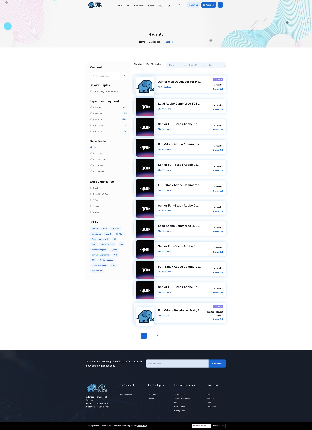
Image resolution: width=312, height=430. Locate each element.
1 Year (96, 200)
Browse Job (218, 89)
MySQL (119, 234)
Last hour (97, 153)
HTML (94, 244)
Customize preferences (201, 426)
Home (119, 5)
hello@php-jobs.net (101, 403)
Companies (139, 5)
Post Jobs (152, 395)
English (108, 234)
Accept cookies (219, 426)
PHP (105, 229)
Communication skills (100, 239)
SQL (93, 260)
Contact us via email (100, 407)
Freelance (97, 113)
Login (168, 5)
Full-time (115, 229)
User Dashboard (126, 395)
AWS (113, 265)
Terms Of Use (179, 395)
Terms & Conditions (182, 399)
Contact (151, 399)
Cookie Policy (179, 407)
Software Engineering (100, 255)
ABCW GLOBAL (164, 87)
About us (210, 399)
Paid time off (97, 271)
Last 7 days (98, 165)
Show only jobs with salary (105, 91)
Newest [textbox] (172, 65)
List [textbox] (211, 65)
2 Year (96, 206)
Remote (95, 229)
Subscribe (217, 363)
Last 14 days (99, 171)
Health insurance (107, 244)
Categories (154, 42)
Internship (98, 125)
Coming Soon (179, 411)
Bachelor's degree (99, 250)
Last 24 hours (99, 159)
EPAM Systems (164, 109)
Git (115, 239)
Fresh (95, 188)
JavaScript (96, 234)
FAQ (175, 403)
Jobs (128, 5)
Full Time (97, 119)
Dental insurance (106, 260)
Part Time (97, 131)
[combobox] (176, 65)
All (94, 147)
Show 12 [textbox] (193, 65)
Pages (151, 5)
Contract (97, 107)
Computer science (99, 265)
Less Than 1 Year (101, 194)
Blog (160, 5)
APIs (115, 255)
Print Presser (163, 316)
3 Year (96, 212)
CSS (121, 244)
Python (114, 250)
